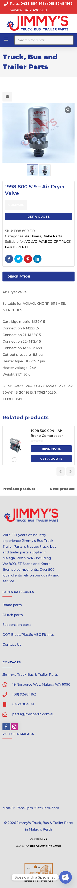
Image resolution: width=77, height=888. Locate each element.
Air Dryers (33, 236)
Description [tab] (18, 276)
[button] (68, 109)
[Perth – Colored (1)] (38, 872)
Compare (16, 205)
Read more (51, 448)
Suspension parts (16, 625)
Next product (62, 489)
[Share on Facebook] (9, 259)
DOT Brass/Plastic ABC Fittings (28, 635)
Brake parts (12, 605)
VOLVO (31, 242)
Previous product (18, 489)
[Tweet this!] (18, 259)
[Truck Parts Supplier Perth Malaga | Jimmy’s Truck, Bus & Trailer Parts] (37, 23)
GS (45, 838)
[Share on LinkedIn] (37, 259)
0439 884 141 (32, 4)
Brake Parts (52, 236)
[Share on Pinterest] (28, 259)
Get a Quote (38, 216)
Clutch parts (12, 615)
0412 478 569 (35, 10)
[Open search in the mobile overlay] (44, 40)
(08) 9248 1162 (59, 4)
